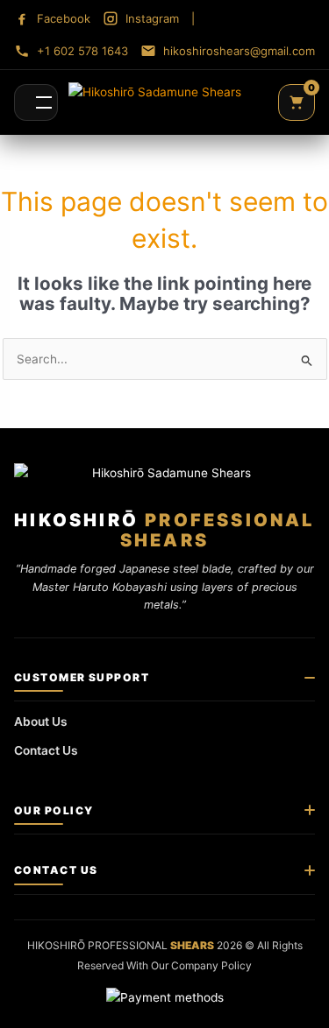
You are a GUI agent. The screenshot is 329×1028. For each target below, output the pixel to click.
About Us (41, 722)
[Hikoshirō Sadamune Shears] (154, 102)
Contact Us (46, 750)
